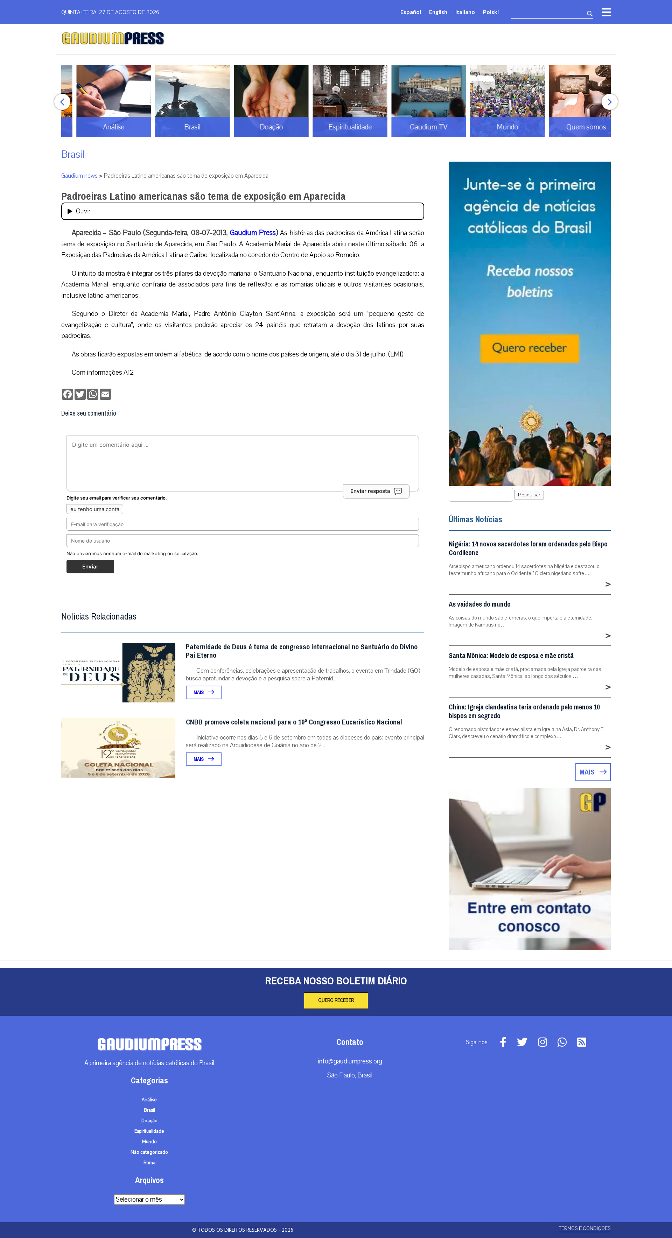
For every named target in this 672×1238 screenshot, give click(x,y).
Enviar (90, 566)
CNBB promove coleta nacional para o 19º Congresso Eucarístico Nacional (294, 722)
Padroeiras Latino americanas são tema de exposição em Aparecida (203, 196)
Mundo (149, 1142)
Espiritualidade (149, 1131)
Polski (491, 11)
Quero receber (336, 1000)
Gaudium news (79, 176)
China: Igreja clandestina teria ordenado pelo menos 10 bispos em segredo (524, 711)
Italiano (465, 11)
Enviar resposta (370, 491)
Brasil (72, 154)
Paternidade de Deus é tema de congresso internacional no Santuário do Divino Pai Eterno (302, 651)
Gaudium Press (253, 233)
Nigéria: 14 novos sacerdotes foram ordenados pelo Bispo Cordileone (528, 548)
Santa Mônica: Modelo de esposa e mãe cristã (511, 655)
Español (410, 11)
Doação (149, 1121)
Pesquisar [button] (529, 494)
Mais (199, 692)
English (438, 11)
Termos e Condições (585, 1228)
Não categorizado (149, 1152)
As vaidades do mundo (480, 604)
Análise (149, 1100)
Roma (149, 1163)
